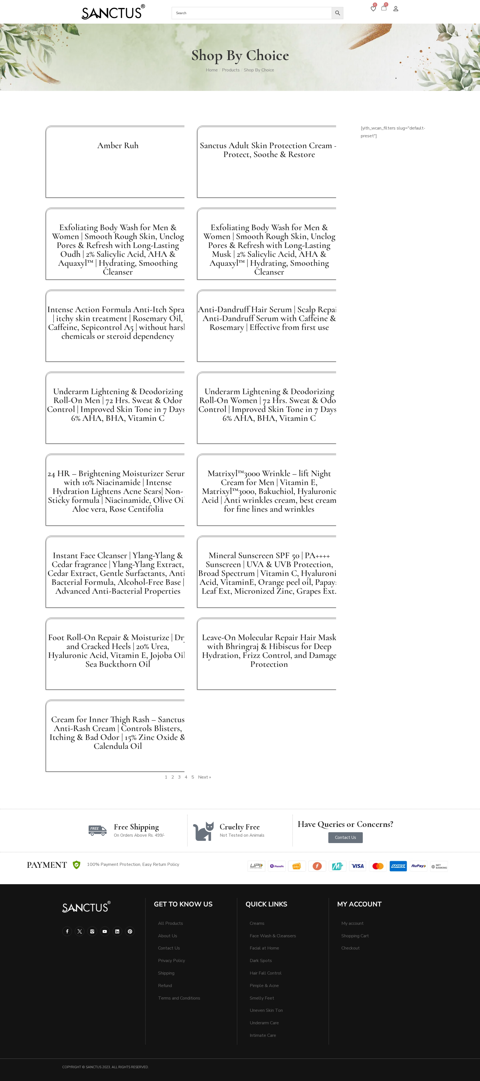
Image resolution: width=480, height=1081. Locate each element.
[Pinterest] (130, 931)
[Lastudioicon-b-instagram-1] (92, 931)
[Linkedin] (117, 931)
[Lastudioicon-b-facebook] (67, 931)
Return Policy (166, 864)
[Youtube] (105, 931)
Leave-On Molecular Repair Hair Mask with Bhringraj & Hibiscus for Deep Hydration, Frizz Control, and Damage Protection (269, 650)
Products (231, 70)
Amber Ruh (118, 145)
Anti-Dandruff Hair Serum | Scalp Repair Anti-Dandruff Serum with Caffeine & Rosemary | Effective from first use (269, 318)
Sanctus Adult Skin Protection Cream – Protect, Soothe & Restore (269, 150)
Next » (204, 777)
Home (212, 70)
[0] (373, 8)
